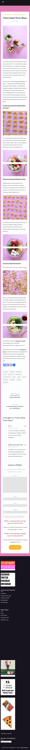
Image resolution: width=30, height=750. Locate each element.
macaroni (18, 374)
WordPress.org (4, 619)
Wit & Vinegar (4, 602)
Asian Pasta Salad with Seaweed (12, 263)
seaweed (12, 379)
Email (15, 503)
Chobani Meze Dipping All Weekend (15, 407)
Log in (2, 613)
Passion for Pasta (20, 341)
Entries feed (4, 615)
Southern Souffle (5, 598)
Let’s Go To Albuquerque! (15, 396)
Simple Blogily (24, 747)
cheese (12, 371)
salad (24, 377)
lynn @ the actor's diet (15, 444)
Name (15, 496)
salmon (6, 379)
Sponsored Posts (18, 14)
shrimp (19, 379)
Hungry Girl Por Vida (6, 595)
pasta (18, 377)
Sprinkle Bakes (4, 600)
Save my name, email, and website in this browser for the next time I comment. (15, 516)
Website (15, 509)
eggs (5, 374)
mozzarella (7, 377)
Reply (25, 444)
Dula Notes (3, 593)
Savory (7, 14)
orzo (14, 377)
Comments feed (5, 617)
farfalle (10, 374)
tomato (6, 382)
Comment (15, 475)
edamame (19, 371)
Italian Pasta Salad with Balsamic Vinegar (14, 179)
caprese (6, 371)
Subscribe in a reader (6, 733)
